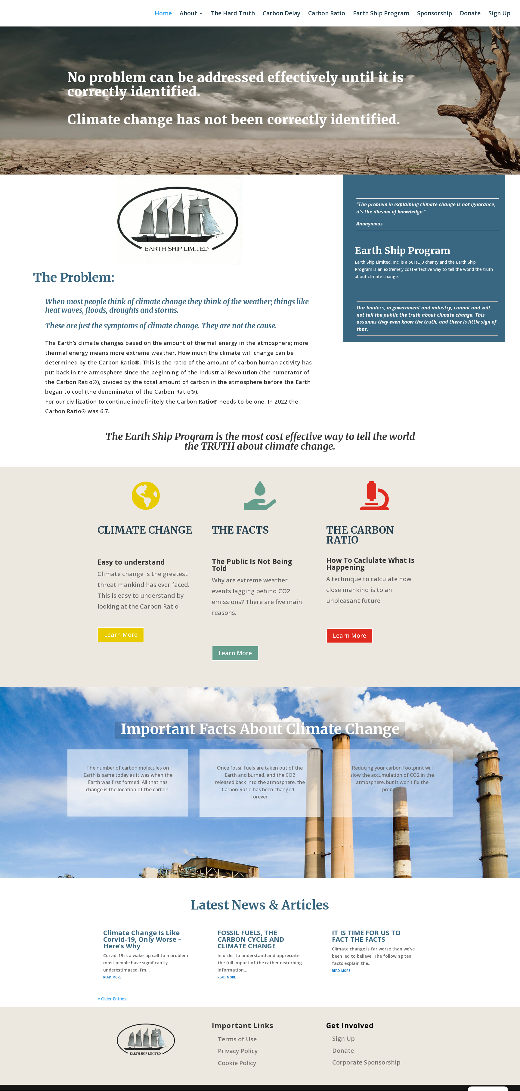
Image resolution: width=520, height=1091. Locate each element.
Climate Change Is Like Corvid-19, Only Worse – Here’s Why (142, 939)
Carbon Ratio (326, 14)
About (188, 14)
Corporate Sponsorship (366, 1062)
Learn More (121, 635)
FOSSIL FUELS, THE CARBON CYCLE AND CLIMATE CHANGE (251, 939)
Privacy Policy (238, 1051)
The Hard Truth (233, 14)
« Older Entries (112, 999)
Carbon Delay (281, 14)
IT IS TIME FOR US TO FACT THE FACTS (366, 936)
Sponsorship (434, 14)
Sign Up (499, 14)
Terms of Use (237, 1039)
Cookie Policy (237, 1063)
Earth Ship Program (381, 14)
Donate (470, 14)
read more (112, 977)
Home (163, 14)
